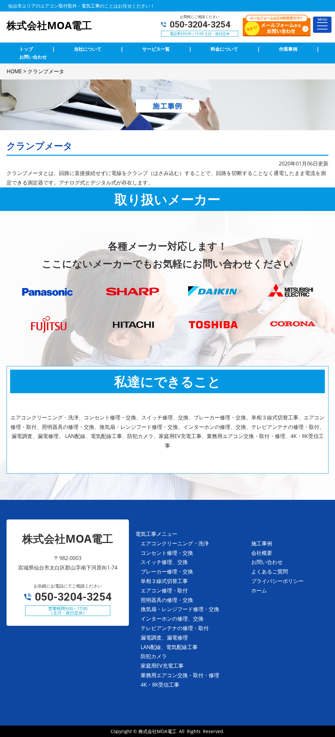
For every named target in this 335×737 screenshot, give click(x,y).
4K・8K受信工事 (160, 684)
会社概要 (261, 552)
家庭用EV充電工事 (162, 665)
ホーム (259, 590)
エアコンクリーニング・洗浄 (175, 543)
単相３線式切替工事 (164, 581)
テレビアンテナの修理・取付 (175, 628)
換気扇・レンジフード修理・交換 (180, 609)
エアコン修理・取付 (164, 590)
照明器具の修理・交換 (167, 600)
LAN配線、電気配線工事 (169, 647)
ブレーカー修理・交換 (167, 571)
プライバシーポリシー (277, 581)
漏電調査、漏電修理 (164, 637)
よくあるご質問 (269, 571)
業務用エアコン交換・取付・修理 (180, 675)
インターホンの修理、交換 (172, 618)
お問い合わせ (267, 562)
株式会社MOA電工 (157, 731)
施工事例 (261, 543)
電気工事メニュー (156, 533)
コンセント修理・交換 (167, 552)
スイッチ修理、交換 (164, 562)
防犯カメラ (154, 656)
